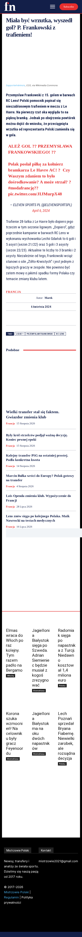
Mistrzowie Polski (16, 892)
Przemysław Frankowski (40, 334)
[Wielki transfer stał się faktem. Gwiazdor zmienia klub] (41, 380)
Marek (49, 297)
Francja (13, 291)
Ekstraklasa (39, 690)
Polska (62, 685)
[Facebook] (27, 318)
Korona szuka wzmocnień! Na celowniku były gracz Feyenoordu (14, 733)
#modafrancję (21, 187)
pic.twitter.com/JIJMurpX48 (35, 193)
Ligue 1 (19, 334)
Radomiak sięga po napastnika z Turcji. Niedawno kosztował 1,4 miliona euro (66, 655)
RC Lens (60, 334)
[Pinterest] (46, 318)
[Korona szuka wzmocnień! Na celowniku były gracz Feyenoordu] (15, 703)
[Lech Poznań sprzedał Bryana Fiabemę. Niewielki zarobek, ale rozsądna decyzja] (67, 703)
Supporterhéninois (15, 85)
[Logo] (10, 6)
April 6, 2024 (41, 210)
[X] (36, 318)
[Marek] (32, 298)
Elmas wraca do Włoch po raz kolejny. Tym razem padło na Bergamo (14, 650)
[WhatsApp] (55, 318)
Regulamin (11, 897)
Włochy (10, 675)
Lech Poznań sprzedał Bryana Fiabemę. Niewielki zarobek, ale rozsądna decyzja (66, 736)
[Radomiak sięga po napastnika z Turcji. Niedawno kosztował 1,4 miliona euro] (67, 621)
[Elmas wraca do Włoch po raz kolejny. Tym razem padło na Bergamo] (15, 621)
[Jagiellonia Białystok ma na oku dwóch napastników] (41, 703)
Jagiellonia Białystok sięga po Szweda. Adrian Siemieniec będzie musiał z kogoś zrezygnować (41, 658)
